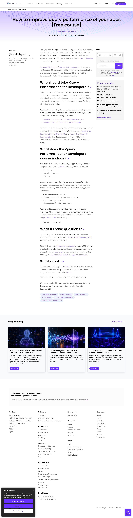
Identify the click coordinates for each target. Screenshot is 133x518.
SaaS (39, 457)
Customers (41, 415)
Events (70, 424)
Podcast (70, 427)
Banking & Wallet (43, 469)
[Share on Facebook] (104, 55)
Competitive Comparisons (76, 450)
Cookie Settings (101, 508)
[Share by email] (115, 55)
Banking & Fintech (44, 432)
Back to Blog (22, 9)
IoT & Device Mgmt (44, 477)
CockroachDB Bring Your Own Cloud (20, 421)
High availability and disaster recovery (50, 421)
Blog (69, 444)
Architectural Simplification (47, 499)
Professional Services (74, 430)
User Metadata (43, 488)
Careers (99, 418)
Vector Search (42, 466)
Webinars (71, 435)
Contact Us (100, 421)
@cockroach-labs (49, 218)
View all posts (117, 322)
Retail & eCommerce (45, 454)
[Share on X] (99, 55)
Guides (70, 452)
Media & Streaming (44, 449)
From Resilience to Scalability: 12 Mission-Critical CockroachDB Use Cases (109, 89)
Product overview (14, 415)
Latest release (13, 426)
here (62, 167)
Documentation (72, 415)
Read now (14, 368)
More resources (103, 117)
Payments (41, 482)
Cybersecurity (42, 435)
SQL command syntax (80, 255)
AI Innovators (42, 430)
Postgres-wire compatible (66, 246)
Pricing (11, 429)
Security (99, 434)
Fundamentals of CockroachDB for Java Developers (62, 122)
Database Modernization (46, 418)
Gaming (40, 441)
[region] (18, 502)
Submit (118, 65)
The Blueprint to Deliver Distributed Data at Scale (106, 96)
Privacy (99, 432)
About (99, 415)
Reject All (18, 506)
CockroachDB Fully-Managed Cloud (20, 418)
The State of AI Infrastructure (108, 101)
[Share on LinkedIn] (109, 55)
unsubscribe (114, 72)
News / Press (101, 426)
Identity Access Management (47, 474)
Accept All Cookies (18, 501)
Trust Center (101, 437)
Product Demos (73, 455)
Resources (15, 9)
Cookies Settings (18, 511)
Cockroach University (85, 58)
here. (112, 75)
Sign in (11, 432)
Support (70, 432)
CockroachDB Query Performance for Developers (58, 67)
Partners (99, 429)
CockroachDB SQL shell (59, 255)
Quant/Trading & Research (46, 451)
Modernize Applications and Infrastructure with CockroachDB (109, 106)
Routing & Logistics (44, 485)
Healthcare (41, 443)
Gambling (41, 438)
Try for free (120, 4)
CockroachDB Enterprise (17, 424)
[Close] (33, 490)
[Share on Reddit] (120, 55)
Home (9, 9)
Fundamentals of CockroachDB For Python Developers (63, 119)
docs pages (59, 252)
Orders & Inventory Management (48, 479)
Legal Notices (101, 424)
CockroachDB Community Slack (80, 237)
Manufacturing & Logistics (46, 446)
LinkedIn (69, 272)
